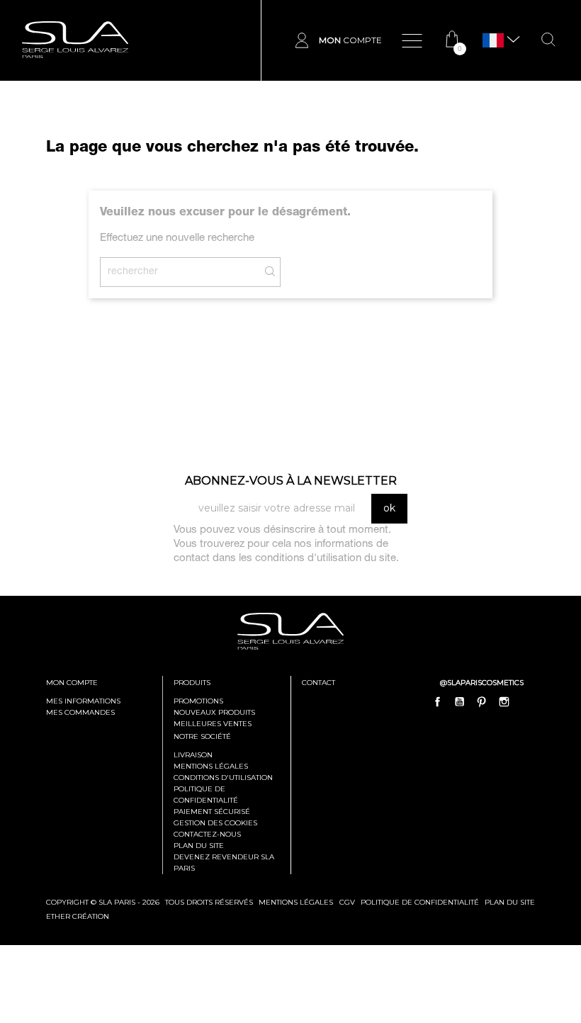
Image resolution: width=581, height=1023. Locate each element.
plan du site (510, 902)
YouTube (459, 701)
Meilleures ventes (213, 723)
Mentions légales (211, 766)
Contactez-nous (207, 834)
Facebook (437, 701)
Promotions (198, 701)
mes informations (83, 701)
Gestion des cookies (215, 822)
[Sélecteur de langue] (493, 40)
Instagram (503, 701)
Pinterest (481, 701)
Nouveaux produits (214, 712)
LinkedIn (525, 701)
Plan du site (199, 845)
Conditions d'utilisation (223, 777)
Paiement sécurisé (212, 811)
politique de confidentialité (420, 902)
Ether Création (77, 916)
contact (318, 682)
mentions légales (296, 902)
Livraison (193, 754)
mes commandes (80, 712)
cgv (347, 902)
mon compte (72, 682)
